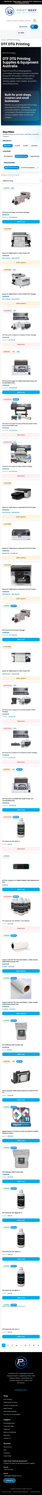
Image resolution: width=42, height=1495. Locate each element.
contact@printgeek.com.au (12, 1476)
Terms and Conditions (20, 1492)
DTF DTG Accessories (27, 167)
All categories (8, 156)
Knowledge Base (9, 1423)
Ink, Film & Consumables (12, 1414)
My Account (8, 1447)
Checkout (7, 1453)
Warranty (7, 1435)
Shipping (6, 1429)
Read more (21, 344)
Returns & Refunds (10, 1432)
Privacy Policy (6, 1492)
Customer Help (9, 1426)
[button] (21, 33)
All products (8, 146)
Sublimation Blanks (10, 1411)
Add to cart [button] (21, 222)
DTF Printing (8, 1399)
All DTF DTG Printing (11, 167)
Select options (21, 262)
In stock (17, 146)
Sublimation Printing (10, 1402)
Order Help (7, 1456)
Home (3, 40)
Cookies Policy (35, 1492)
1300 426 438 (8, 1469)
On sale (25, 146)
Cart (5, 1450)
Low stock (34, 146)
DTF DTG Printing (21, 156)
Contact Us (7, 1438)
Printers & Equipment (11, 1405)
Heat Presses (8, 1408)
